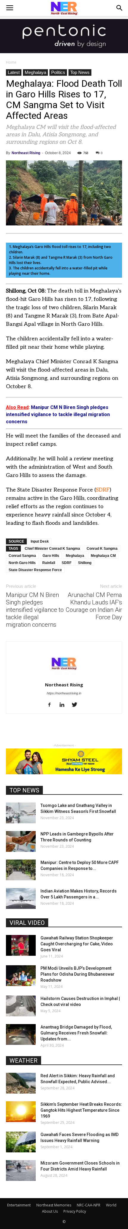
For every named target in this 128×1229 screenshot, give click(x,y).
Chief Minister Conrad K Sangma (52, 548)
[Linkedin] (64, 705)
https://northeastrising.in (64, 693)
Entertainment (19, 1205)
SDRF (103, 490)
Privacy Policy (74, 1211)
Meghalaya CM (103, 556)
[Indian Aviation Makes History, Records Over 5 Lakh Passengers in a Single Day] (21, 898)
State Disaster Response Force (35, 570)
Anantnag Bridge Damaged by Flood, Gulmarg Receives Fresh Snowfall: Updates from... (76, 1033)
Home (11, 62)
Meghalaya (35, 72)
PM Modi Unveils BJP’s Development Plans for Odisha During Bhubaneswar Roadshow (77, 974)
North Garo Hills (22, 563)
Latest (14, 72)
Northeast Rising (26, 153)
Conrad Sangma (22, 556)
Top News (80, 72)
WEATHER (24, 1060)
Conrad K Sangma (102, 548)
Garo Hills (51, 556)
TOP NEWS (24, 790)
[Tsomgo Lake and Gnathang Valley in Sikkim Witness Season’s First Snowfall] (21, 813)
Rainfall (48, 563)
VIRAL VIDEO (27, 922)
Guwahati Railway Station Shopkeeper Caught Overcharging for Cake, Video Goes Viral (76, 944)
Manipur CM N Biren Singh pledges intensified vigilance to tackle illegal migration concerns (35, 609)
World (111, 1205)
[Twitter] (77, 705)
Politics (58, 72)
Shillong (84, 563)
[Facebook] (52, 705)
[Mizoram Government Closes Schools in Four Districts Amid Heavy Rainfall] (21, 1170)
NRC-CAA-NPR (88, 1205)
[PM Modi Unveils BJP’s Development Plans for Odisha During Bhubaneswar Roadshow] (21, 975)
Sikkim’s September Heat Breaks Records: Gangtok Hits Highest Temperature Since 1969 (81, 1110)
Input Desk (40, 541)
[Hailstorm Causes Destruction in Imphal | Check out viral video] (21, 1006)
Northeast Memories (53, 1205)
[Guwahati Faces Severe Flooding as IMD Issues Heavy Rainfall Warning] (21, 1142)
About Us (50, 1211)
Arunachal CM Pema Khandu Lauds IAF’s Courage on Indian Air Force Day (94, 606)
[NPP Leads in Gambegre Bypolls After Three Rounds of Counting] (21, 841)
